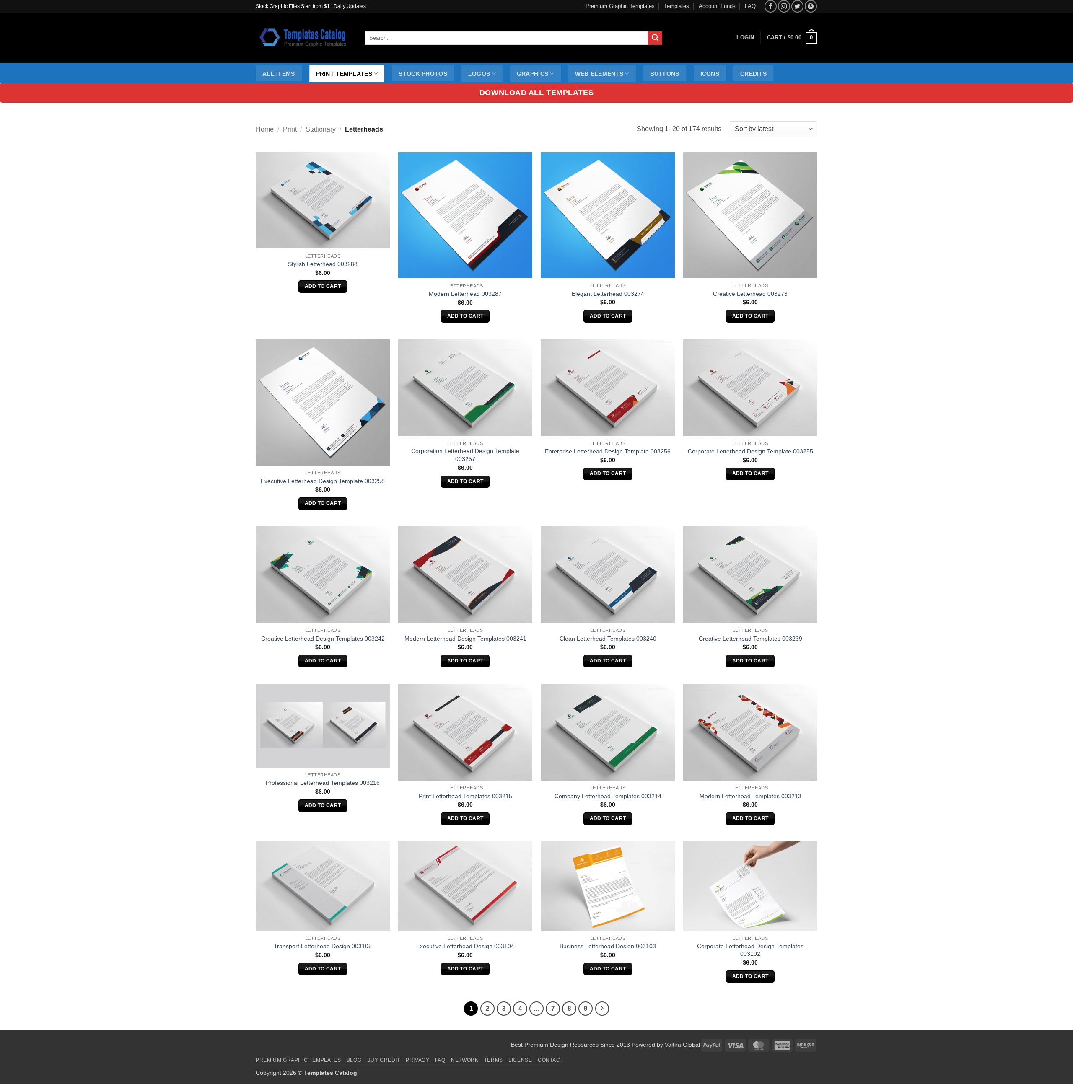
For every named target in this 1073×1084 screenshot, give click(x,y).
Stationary (321, 129)
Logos (479, 73)
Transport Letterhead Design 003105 (323, 946)
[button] (792, 38)
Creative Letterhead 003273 (750, 293)
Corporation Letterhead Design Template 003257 (465, 455)
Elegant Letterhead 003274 (608, 293)
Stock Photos (423, 73)
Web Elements (599, 73)
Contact (550, 1060)
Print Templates (344, 73)
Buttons (664, 73)
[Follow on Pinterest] (811, 6)
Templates (676, 6)
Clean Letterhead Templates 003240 (608, 638)
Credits (753, 73)
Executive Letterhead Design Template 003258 (323, 481)
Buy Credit (383, 1060)
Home (265, 129)
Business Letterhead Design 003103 (608, 946)
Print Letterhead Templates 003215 (465, 796)
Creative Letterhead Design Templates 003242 (323, 638)
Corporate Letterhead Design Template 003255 (750, 451)
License (520, 1060)
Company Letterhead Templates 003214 (608, 796)
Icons (709, 73)
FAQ (750, 6)
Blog (354, 1060)
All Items (278, 73)
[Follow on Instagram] (784, 6)
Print (290, 129)
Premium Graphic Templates (620, 6)
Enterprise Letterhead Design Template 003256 (608, 451)
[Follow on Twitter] (797, 6)
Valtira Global (682, 1044)
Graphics (532, 73)
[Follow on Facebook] (771, 6)
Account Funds (717, 6)
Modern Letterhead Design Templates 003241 (465, 638)
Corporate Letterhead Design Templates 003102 (750, 950)
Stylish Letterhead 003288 (323, 264)
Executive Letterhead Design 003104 (465, 946)
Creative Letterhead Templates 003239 (750, 638)
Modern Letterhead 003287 (465, 293)
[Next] (602, 1008)
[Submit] (655, 38)
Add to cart (323, 286)
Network (464, 1060)
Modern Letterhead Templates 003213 (750, 796)
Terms (493, 1060)
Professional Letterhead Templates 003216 (323, 782)
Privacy (417, 1060)
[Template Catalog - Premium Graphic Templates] (304, 37)
